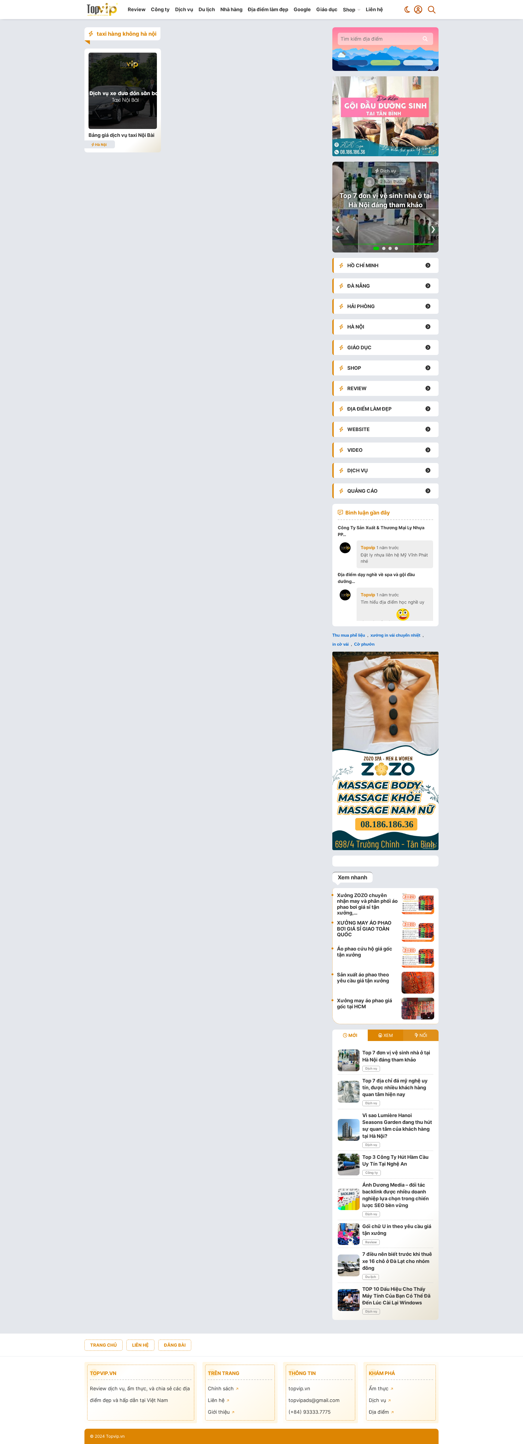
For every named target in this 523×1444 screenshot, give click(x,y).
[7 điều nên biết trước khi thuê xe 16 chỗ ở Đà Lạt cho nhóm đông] (349, 1265)
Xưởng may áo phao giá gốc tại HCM (364, 1003)
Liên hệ (374, 9)
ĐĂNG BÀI (175, 1345)
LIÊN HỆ (140, 1345)
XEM (387, 1035)
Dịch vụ (184, 9)
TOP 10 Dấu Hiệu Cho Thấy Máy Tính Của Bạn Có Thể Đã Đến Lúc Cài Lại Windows (396, 1295)
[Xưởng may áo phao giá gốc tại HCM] (418, 1008)
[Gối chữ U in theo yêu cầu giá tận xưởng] (349, 1234)
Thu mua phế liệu (348, 635)
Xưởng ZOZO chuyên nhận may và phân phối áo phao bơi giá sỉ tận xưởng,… (367, 904)
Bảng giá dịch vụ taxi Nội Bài (121, 135)
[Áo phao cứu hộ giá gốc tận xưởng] (418, 957)
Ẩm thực (379, 1388)
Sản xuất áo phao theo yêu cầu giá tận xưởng (363, 977)
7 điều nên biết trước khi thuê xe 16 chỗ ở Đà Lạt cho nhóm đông (397, 1261)
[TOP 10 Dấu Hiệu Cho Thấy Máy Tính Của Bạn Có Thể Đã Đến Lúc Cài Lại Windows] (349, 1300)
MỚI (352, 1035)
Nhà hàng (231, 9)
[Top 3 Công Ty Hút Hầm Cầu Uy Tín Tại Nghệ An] (349, 1164)
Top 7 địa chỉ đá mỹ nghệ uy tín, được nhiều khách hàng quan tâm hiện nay (385, 200)
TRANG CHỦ (103, 1345)
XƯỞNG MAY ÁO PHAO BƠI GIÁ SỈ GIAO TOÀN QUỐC (364, 928)
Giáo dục (326, 9)
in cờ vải (340, 644)
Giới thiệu (219, 1412)
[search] (425, 39)
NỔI (422, 1035)
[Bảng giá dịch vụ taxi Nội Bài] (123, 127)
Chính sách (221, 1388)
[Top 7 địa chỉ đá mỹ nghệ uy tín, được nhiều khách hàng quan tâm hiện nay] (349, 1092)
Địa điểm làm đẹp (268, 9)
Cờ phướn (364, 644)
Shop (349, 10)
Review (136, 9)
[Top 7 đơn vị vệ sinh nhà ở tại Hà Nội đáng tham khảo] (349, 1060)
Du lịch (207, 9)
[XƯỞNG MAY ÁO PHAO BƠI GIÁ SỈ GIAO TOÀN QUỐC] (418, 931)
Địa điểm (379, 1412)
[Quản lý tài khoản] (418, 9)
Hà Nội (100, 144)
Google (302, 9)
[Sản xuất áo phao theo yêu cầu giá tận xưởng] (418, 983)
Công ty (160, 9)
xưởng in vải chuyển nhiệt (395, 635)
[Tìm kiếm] (432, 9)
